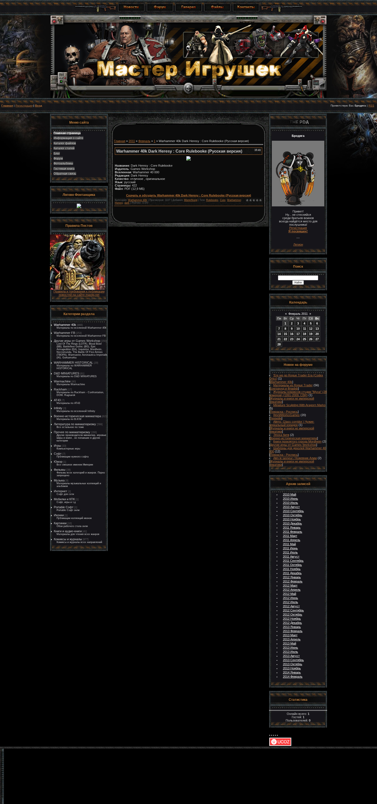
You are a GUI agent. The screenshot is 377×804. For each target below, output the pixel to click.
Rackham (60, 389)
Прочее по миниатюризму (72, 432)
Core (222, 200)
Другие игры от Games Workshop (77, 340)
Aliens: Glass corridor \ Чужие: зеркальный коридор (291, 423)
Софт (58, 453)
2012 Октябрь (292, 614)
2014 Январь (292, 672)
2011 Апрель (291, 540)
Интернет (60, 491)
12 (310, 328)
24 (298, 339)
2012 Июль (290, 602)
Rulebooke (212, 200)
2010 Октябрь (292, 515)
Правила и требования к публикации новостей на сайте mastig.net (79, 293)
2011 (132, 141)
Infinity (58, 408)
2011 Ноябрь (292, 569)
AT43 (57, 400)
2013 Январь (292, 627)
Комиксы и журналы (68, 539)
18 (304, 334)
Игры (57, 445)
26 (310, 339)
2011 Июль (290, 552)
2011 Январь (292, 527)
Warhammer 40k (65, 324)
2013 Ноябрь (292, 668)
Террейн (276, 418)
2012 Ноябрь (292, 618)
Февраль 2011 (298, 313)
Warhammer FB (64, 332)
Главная (7, 105)
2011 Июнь (290, 548)
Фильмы (59, 469)
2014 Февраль (292, 676)
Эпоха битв (281, 434)
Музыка (59, 480)
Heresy (119, 202)
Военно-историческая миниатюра (77, 416)
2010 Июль (290, 502)
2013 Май (289, 643)
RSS (371, 105)
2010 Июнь (290, 498)
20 (317, 334)
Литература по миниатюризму (75, 424)
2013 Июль (290, 651)
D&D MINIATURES (66, 373)
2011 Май (289, 544)
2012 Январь (292, 577)
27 (317, 339)
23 (291, 339)
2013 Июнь (290, 647)
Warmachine (62, 381)
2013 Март (290, 635)
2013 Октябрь (292, 664)
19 (310, 334)
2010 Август (291, 507)
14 (279, 334)
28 (279, 344)
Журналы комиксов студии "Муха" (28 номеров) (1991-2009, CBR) (298, 393)
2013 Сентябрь (293, 660)
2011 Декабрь (292, 573)
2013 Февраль (292, 631)
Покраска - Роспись (284, 411)
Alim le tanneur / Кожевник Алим (295, 458)
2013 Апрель (292, 639)
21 (279, 339)
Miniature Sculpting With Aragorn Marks (299, 405)
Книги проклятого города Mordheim (297, 441)
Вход (38, 105)
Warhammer (234, 200)
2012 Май (289, 593)
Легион (298, 244)
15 (285, 334)
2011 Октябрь (292, 564)
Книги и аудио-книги (68, 531)
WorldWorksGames (286, 415)
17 (298, 334)
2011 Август (291, 556)
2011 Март (290, 535)
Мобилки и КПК (64, 499)
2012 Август (291, 606)
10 (298, 328)
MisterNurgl (190, 200)
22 (285, 339)
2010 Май (289, 494)
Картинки (60, 523)
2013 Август (291, 655)
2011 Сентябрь (293, 560)
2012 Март (290, 585)
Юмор (58, 461)
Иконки (59, 515)
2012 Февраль (292, 581)
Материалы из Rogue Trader (293, 385)
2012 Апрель (292, 589)
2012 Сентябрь (293, 610)
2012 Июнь (290, 598)
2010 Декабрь (292, 523)
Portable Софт (63, 507)
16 (291, 334)
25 (304, 339)
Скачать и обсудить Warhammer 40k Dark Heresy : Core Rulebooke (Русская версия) (188, 195)
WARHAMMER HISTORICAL (73, 362)
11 (304, 328)
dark (126, 202)
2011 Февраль (292, 531)
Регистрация (24, 105)
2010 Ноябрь (292, 519)
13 (317, 328)
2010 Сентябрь (293, 511)
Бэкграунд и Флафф (284, 388)
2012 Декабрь (292, 622)
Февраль (144, 141)
